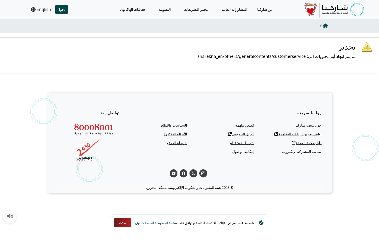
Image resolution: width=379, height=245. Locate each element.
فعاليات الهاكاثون (132, 9)
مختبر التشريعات (196, 9)
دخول (61, 9)
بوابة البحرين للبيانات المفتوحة (300, 134)
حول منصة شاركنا (308, 125)
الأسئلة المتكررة (175, 134)
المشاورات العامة (234, 9)
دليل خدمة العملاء (309, 142)
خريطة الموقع (177, 142)
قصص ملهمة (245, 125)
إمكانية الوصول (243, 151)
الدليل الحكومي (243, 134)
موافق (122, 222)
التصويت (164, 9)
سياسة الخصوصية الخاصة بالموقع (156, 223)
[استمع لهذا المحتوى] (10, 216)
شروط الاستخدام (242, 142)
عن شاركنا (265, 9)
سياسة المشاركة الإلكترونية (302, 151)
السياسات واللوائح (174, 125)
